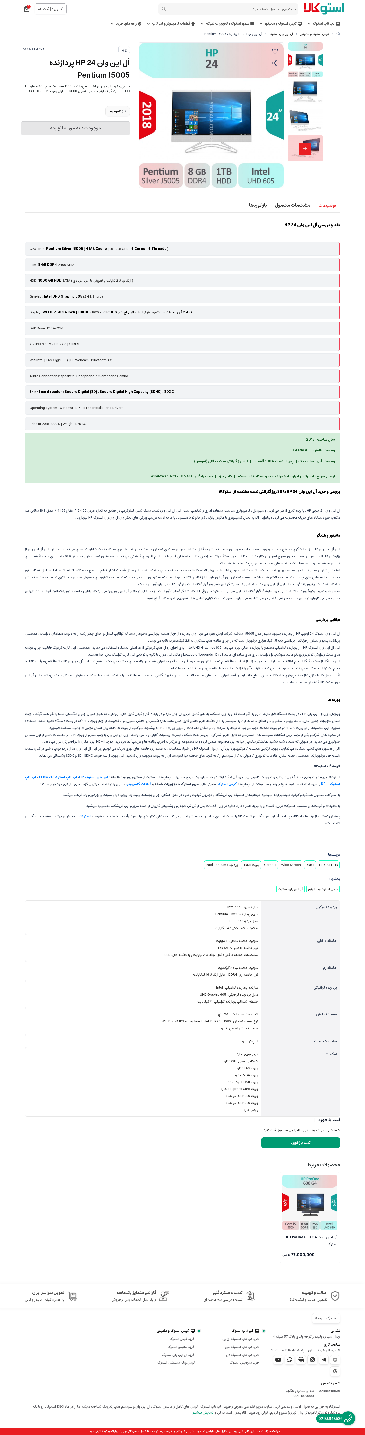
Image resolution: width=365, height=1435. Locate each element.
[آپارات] (335, 1371)
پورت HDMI (251, 865)
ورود (55, 9)
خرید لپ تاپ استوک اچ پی (240, 1338)
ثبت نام (43, 9)
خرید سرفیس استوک (244, 1362)
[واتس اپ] (289, 1359)
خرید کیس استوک (182, 1338)
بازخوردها (258, 205)
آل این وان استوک (281, 34)
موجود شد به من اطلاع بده (75, 128)
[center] (164, 9)
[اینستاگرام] (312, 1359)
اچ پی (124, 49)
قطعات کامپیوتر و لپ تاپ (171, 23)
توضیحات (327, 205)
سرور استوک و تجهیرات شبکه (227, 23)
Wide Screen (291, 865)
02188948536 (329, 1391)
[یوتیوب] (278, 1359)
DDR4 (310, 865)
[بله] (335, 1360)
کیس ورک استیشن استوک (176, 1362)
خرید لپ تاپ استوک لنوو (242, 1346)
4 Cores (270, 865)
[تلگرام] (324, 1359)
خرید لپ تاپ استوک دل (242, 1354)
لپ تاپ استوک (323, 23)
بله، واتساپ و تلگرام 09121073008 (300, 1393)
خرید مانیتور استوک (181, 1346)
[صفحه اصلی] (338, 34)
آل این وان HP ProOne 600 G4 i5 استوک (311, 1240)
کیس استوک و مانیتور (281, 23)
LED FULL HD (328, 865)
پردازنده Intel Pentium (222, 865)
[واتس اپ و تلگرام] (301, 1359)
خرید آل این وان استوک (178, 1354)
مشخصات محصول (292, 205)
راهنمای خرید (126, 23)
